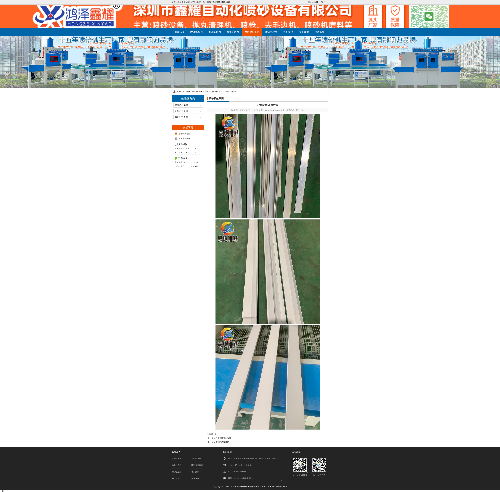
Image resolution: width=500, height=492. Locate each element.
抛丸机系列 (233, 32)
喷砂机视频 (271, 32)
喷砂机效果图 (212, 92)
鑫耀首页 (180, 32)
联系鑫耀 (319, 32)
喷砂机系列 (196, 32)
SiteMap (324, 2)
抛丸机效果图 (181, 117)
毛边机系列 (214, 32)
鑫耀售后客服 (184, 138)
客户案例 (288, 32)
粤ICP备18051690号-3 (277, 487)
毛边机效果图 (181, 111)
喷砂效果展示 (252, 32)
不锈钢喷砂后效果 (223, 438)
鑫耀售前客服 (184, 134)
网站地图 (315, 2)
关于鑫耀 (304, 32)
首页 (188, 92)
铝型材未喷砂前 (222, 442)
